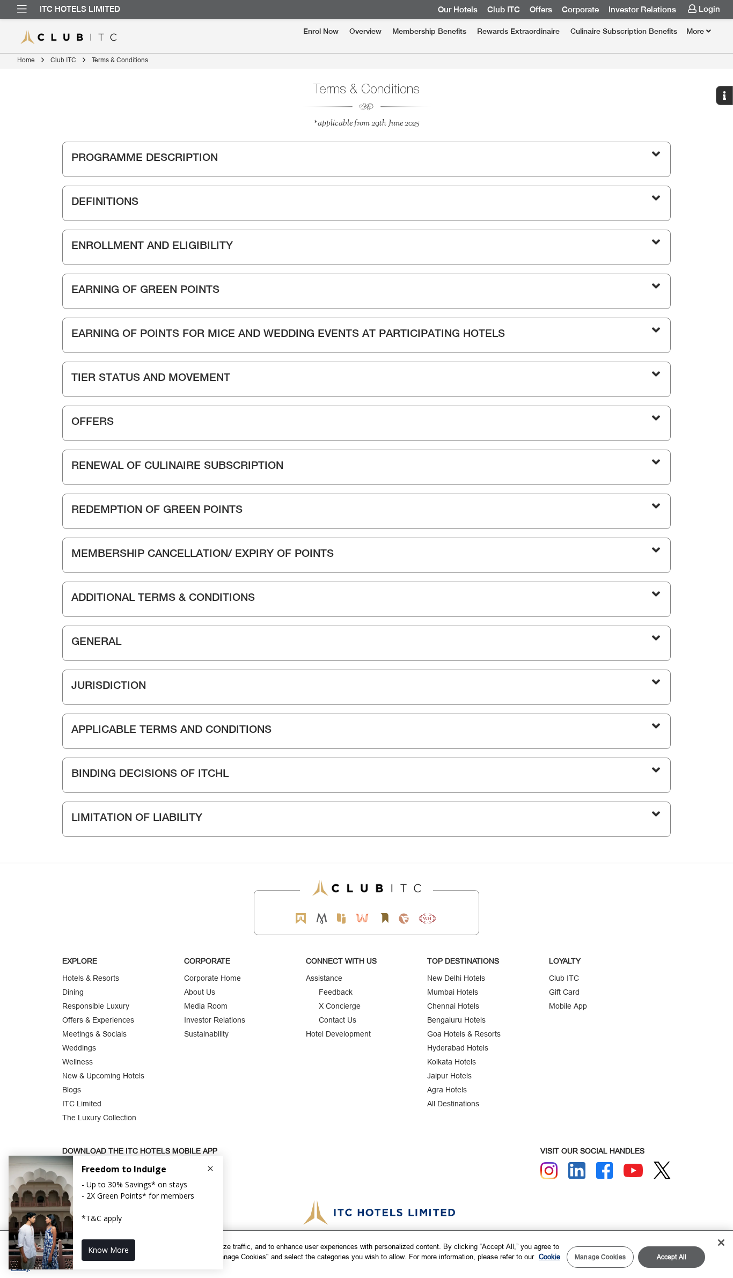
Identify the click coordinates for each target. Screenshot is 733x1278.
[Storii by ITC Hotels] (384, 918)
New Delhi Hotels (456, 978)
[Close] (721, 1242)
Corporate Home (212, 978)
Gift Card (564, 992)
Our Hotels (458, 9)
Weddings (79, 1048)
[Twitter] (662, 1170)
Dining (73, 992)
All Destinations (453, 1103)
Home (26, 60)
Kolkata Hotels (451, 1061)
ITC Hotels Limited (80, 9)
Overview (365, 31)
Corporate (580, 9)
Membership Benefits (429, 31)
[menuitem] (22, 9)
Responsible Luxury (95, 1006)
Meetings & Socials (94, 1034)
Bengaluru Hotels (456, 1020)
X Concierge (340, 1006)
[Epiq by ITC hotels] (341, 918)
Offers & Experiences (98, 1020)
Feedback (336, 992)
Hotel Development (338, 1034)
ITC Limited (81, 1103)
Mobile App (568, 1006)
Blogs (71, 1089)
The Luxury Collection (99, 1117)
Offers (541, 9)
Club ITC (503, 9)
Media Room (206, 1006)
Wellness (77, 1061)
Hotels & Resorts (90, 978)
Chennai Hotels (453, 1006)
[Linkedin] (576, 1170)
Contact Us (337, 1020)
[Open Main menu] (22, 9)
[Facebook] (604, 1170)
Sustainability (206, 1034)
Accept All (671, 1257)
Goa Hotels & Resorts (464, 1034)
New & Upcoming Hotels (103, 1075)
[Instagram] (549, 1170)
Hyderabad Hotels (457, 1048)
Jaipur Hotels (449, 1075)
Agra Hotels (447, 1089)
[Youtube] (633, 1170)
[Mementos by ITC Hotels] (321, 918)
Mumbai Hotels (452, 992)
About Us (199, 992)
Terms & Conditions (120, 60)
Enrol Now (321, 31)
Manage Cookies (600, 1257)
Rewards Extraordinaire (518, 31)
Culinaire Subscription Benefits (623, 31)
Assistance (324, 978)
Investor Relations (642, 9)
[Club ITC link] (81, 37)
